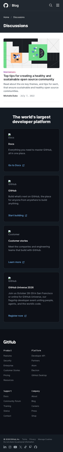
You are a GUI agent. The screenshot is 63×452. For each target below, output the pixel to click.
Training (7, 406)
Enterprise (8, 365)
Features (8, 355)
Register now (16, 315)
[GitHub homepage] (6, 5)
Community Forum (12, 401)
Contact (7, 416)
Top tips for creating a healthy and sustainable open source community (29, 77)
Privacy (32, 439)
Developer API (38, 355)
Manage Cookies (45, 439)
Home (6, 17)
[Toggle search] (51, 5)
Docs (6, 396)
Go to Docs (15, 165)
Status (7, 411)
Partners (36, 360)
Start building (16, 215)
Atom (34, 365)
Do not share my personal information (19, 442)
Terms (24, 439)
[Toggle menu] (58, 5)
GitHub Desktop (39, 375)
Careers (35, 406)
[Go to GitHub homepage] (10, 343)
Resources (8, 380)
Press (34, 411)
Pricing (7, 375)
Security (7, 360)
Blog (15, 5)
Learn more (15, 262)
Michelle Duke (11, 95)
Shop (34, 416)
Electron (35, 370)
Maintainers (10, 72)
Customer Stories (12, 370)
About (34, 396)
